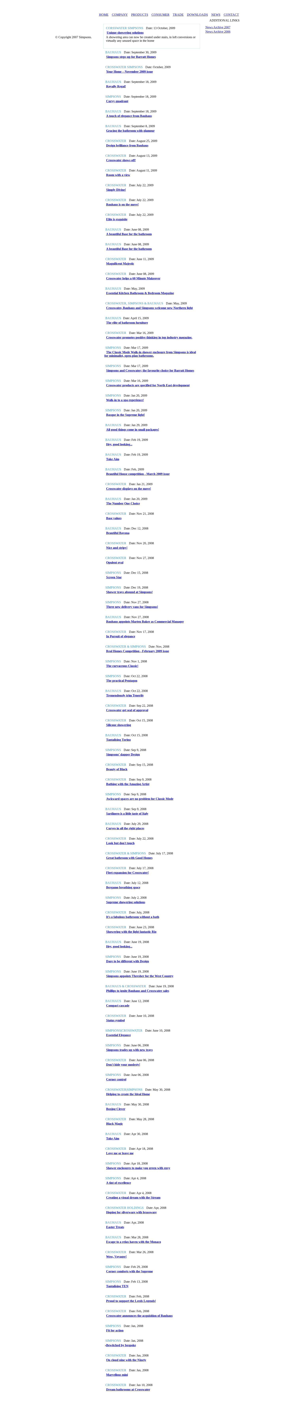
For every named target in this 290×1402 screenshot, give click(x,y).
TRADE (178, 14)
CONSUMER (160, 14)
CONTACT (231, 14)
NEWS (215, 14)
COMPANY (120, 14)
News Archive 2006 (217, 31)
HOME (104, 14)
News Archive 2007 (217, 27)
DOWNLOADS (197, 14)
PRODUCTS (139, 14)
